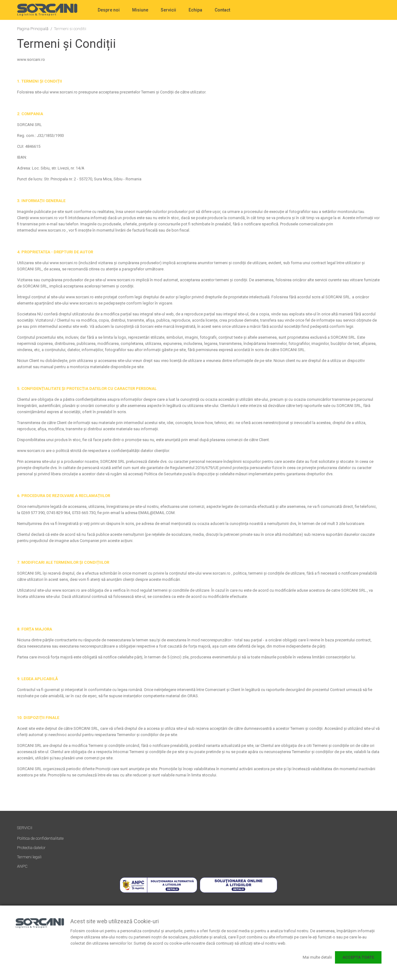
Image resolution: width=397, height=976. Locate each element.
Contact (222, 9)
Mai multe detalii (317, 957)
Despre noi (109, 9)
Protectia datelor (31, 847)
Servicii (168, 9)
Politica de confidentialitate (40, 838)
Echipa (195, 9)
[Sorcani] (47, 9)
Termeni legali (29, 857)
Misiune (140, 9)
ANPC (22, 866)
